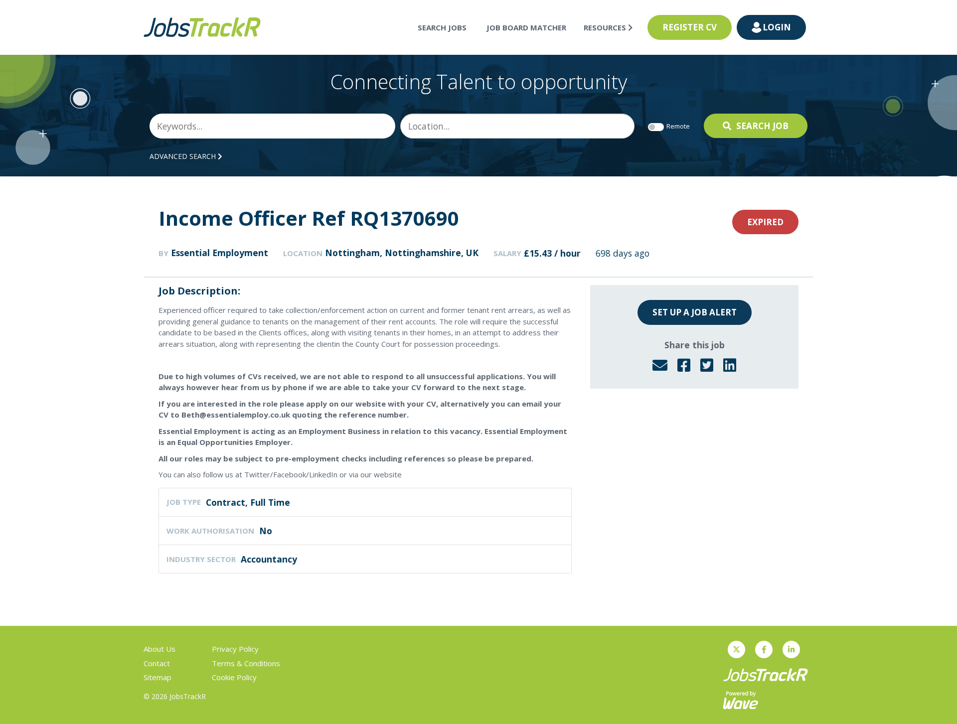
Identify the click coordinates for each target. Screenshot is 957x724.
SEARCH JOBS (442, 27)
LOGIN (777, 27)
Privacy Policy (235, 649)
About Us (159, 649)
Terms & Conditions (246, 663)
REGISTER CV (689, 27)
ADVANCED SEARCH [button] (184, 156)
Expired (765, 222)
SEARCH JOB (762, 126)
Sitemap (157, 677)
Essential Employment (219, 253)
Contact (157, 663)
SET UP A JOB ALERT (694, 312)
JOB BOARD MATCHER (526, 27)
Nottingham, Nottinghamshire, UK (401, 253)
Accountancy (269, 559)
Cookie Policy (234, 677)
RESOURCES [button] (606, 27)
